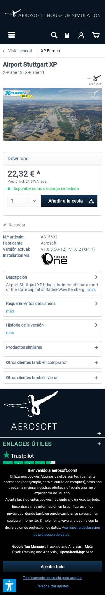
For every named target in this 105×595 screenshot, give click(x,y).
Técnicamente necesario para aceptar (52, 578)
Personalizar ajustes (52, 586)
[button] (9, 585)
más (92, 289)
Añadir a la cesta (65, 201)
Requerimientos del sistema (31, 303)
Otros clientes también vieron (32, 377)
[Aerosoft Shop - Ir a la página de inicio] (52, 17)
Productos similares (24, 347)
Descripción (16, 277)
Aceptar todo (52, 566)
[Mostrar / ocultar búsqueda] (54, 35)
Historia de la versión (25, 325)
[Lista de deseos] (68, 35)
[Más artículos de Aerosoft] (94, 80)
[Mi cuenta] (82, 35)
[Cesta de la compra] (96, 35)
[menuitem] (11, 35)
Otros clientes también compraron (37, 362)
